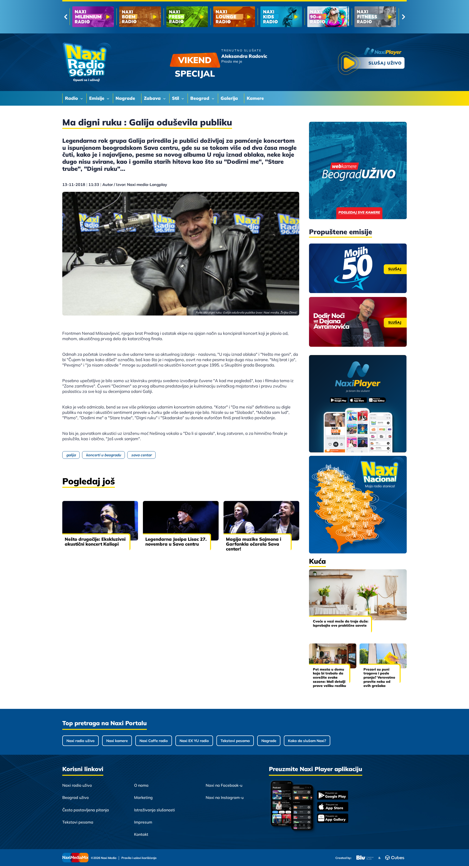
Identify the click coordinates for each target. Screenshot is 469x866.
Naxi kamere (117, 740)
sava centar (141, 455)
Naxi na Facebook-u (224, 785)
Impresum (143, 822)
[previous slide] (65, 16)
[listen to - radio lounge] (140, 16)
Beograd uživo (75, 797)
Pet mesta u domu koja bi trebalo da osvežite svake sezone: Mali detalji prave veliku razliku (329, 677)
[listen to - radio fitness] (281, 16)
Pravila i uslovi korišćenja (138, 858)
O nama (141, 785)
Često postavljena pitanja (85, 809)
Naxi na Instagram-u (225, 797)
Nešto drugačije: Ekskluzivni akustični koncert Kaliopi (95, 541)
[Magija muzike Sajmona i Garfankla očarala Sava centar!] (261, 520)
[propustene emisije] (358, 268)
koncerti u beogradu (103, 455)
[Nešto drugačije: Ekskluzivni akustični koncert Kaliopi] (100, 520)
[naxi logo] (86, 62)
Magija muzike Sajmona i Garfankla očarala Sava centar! (253, 544)
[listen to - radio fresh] (93, 16)
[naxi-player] (358, 404)
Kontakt (141, 834)
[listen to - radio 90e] (234, 16)
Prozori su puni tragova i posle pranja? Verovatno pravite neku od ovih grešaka (379, 677)
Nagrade (268, 740)
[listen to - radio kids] (187, 16)
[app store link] (332, 807)
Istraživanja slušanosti (154, 809)
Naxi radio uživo (80, 740)
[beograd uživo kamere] (358, 171)
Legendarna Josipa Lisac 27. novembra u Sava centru (176, 541)
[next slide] (403, 16)
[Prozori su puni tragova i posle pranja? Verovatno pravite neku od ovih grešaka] (383, 655)
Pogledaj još (88, 481)
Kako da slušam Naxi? (307, 740)
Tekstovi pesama (235, 740)
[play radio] (371, 62)
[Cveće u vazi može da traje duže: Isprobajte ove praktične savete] (358, 594)
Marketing (143, 797)
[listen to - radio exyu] (328, 16)
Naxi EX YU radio (194, 740)
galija (71, 455)
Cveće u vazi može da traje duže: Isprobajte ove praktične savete (340, 623)
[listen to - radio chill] (375, 16)
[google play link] (332, 796)
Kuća (317, 561)
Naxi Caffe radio (153, 740)
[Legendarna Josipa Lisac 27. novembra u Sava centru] (181, 520)
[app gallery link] (332, 819)
